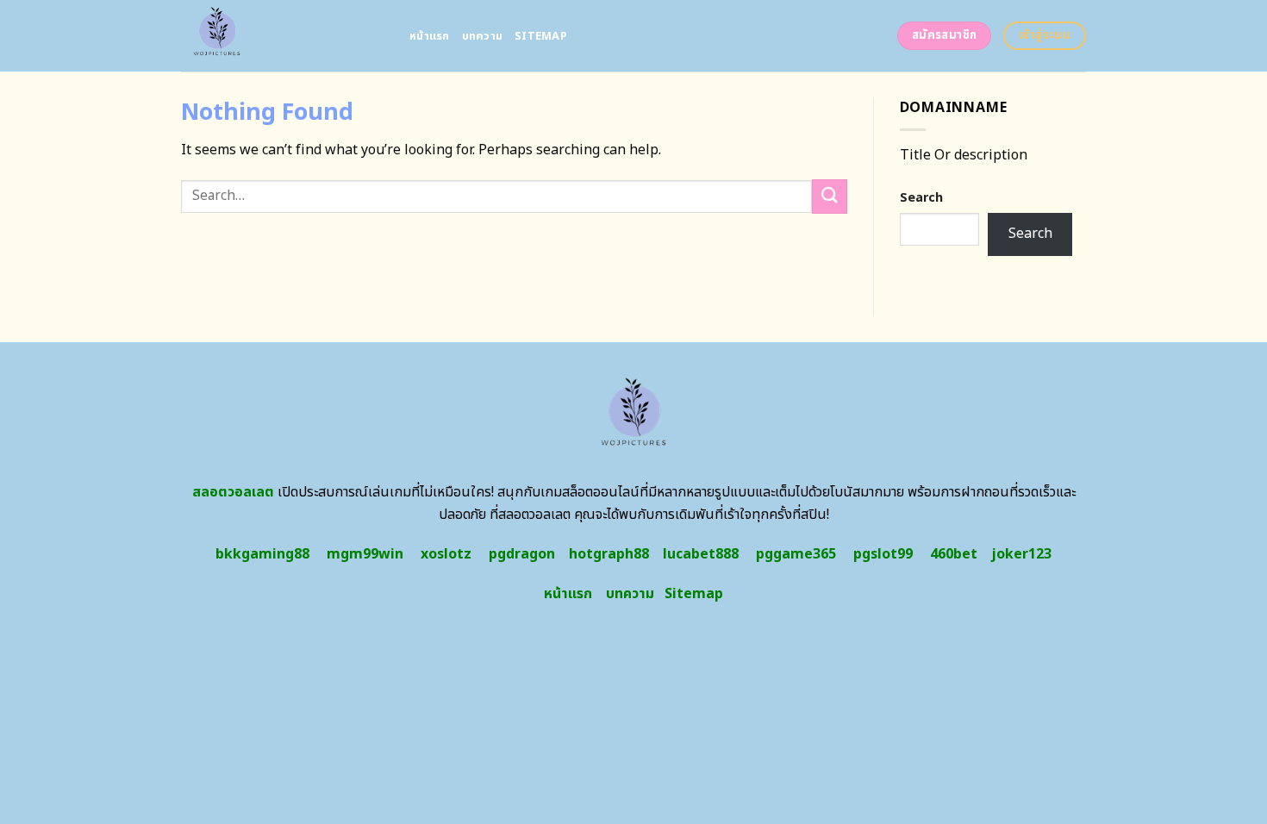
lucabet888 (701, 554)
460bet (953, 554)
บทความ (482, 36)
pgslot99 (883, 554)
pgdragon (522, 554)
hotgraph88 (609, 554)
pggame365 (796, 554)
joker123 (1021, 554)
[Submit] (829, 196)
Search (921, 198)
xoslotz (446, 554)
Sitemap (541, 36)
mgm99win (365, 554)
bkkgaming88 (262, 554)
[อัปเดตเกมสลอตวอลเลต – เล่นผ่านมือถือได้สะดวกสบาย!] (282, 36)
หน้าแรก (429, 36)
